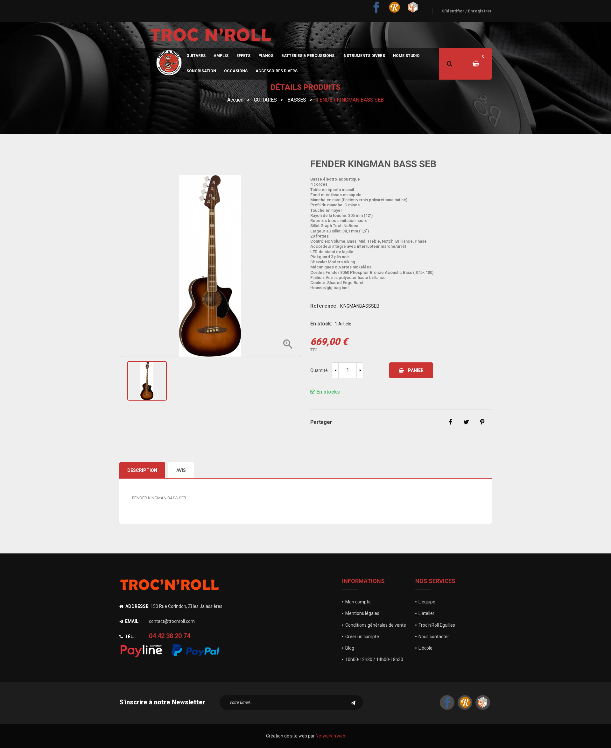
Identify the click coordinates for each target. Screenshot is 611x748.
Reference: (324, 306)
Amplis (221, 55)
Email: (132, 621)
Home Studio (406, 55)
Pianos (265, 55)
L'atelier (426, 613)
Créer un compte (362, 636)
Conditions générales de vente (375, 625)
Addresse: (137, 606)
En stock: (321, 323)
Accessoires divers (277, 71)
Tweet (466, 422)
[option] (210, 381)
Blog (349, 648)
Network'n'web (330, 735)
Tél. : (130, 636)
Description (142, 470)
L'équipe (426, 601)
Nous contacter (433, 636)
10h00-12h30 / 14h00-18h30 (374, 659)
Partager (450, 422)
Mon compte (358, 601)
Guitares (196, 55)
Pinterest (482, 422)
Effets (243, 55)
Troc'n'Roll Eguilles (436, 625)
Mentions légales (362, 613)
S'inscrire (353, 702)
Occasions (236, 71)
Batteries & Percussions (307, 55)
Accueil (138, 55)
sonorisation (201, 71)
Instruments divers (363, 55)
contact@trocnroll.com (172, 621)
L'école (425, 648)
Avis (181, 470)
